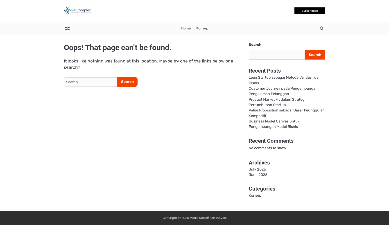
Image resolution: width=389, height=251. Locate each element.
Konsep (202, 28)
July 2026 (257, 169)
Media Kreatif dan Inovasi (208, 218)
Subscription (310, 10)
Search (255, 44)
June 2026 (258, 175)
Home (186, 28)
